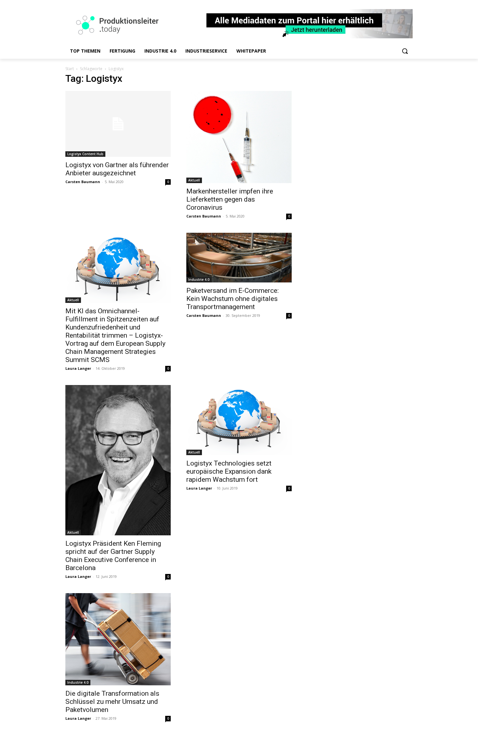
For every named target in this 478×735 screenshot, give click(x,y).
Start (69, 68)
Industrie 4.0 (198, 279)
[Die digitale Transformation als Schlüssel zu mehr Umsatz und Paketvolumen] (118, 639)
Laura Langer (78, 368)
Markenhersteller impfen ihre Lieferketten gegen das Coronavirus (229, 199)
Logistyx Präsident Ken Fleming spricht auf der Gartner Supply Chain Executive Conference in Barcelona (113, 556)
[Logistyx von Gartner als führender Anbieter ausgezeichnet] (118, 124)
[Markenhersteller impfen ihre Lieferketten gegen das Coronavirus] (239, 137)
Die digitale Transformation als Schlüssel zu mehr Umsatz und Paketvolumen (112, 702)
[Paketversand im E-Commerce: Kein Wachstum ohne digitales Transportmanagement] (239, 257)
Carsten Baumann (82, 181)
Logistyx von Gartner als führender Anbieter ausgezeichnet (117, 169)
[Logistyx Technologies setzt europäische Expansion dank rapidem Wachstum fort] (239, 420)
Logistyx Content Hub (85, 154)
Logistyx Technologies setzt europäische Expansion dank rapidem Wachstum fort (229, 471)
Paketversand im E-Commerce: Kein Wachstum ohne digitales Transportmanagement (232, 299)
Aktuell (194, 180)
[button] (405, 51)
